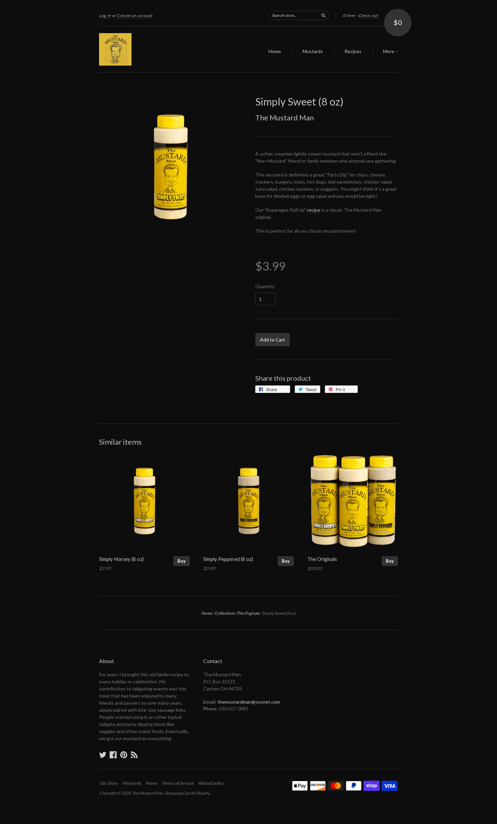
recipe (313, 210)
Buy (182, 561)
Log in (105, 15)
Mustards (313, 51)
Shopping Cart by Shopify (187, 793)
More (389, 51)
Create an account (134, 15)
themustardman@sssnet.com (249, 702)
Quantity (265, 286)
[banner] (161, 49)
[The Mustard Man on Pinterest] (123, 755)
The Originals (322, 559)
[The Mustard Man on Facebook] (113, 755)
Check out (368, 15)
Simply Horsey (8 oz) (121, 559)
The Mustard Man (284, 117)
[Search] (324, 15)
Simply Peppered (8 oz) (228, 559)
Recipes (353, 51)
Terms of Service (178, 783)
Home (274, 51)
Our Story (108, 783)
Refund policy (211, 783)
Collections (225, 613)
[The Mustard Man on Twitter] (102, 755)
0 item (349, 15)
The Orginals (248, 613)
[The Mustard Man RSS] (134, 755)
